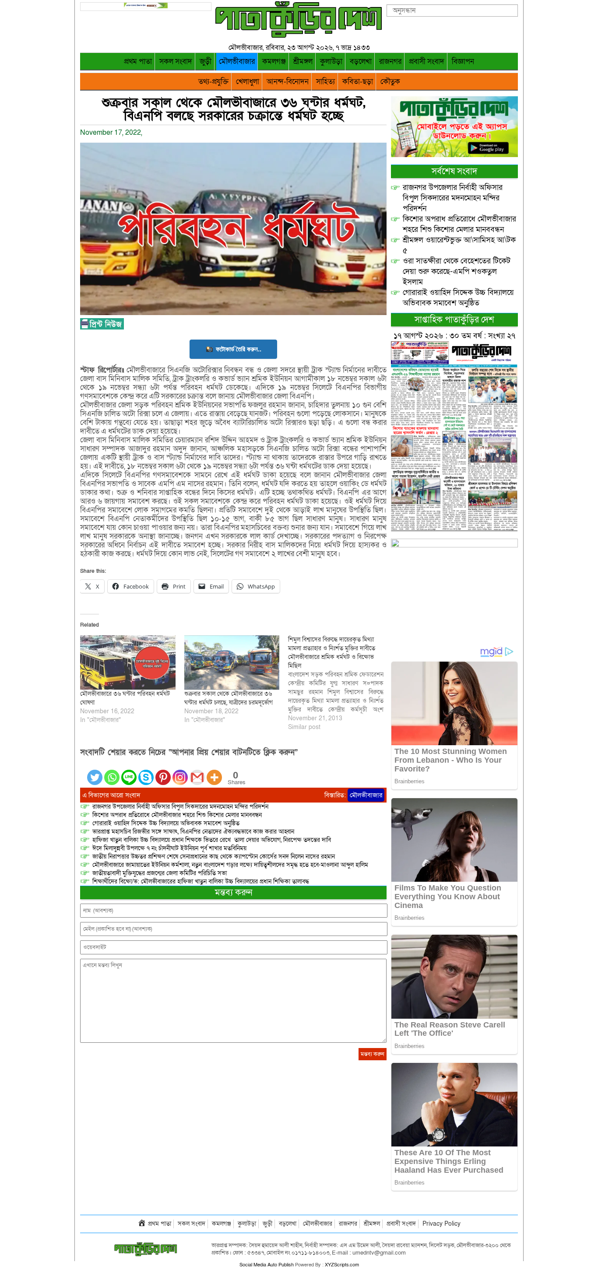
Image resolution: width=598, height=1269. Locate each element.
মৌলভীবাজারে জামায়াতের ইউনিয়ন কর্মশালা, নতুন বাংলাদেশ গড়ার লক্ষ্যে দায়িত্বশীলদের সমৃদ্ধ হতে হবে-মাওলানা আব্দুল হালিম (230, 865)
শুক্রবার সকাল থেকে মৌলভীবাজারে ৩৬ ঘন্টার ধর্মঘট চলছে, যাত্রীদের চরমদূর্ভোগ (228, 698)
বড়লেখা (361, 61)
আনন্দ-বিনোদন (288, 82)
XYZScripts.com (342, 1265)
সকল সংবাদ (175, 61)
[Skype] (146, 772)
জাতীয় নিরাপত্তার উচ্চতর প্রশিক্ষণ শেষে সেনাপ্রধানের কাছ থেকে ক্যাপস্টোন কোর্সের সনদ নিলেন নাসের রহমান (213, 856)
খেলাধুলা (247, 82)
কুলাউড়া (331, 61)
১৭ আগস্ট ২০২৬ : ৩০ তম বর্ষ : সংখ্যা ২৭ (454, 336)
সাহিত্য (325, 82)
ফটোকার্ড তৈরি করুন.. (238, 349)
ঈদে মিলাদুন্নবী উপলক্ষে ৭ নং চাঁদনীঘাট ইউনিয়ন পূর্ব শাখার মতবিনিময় (169, 848)
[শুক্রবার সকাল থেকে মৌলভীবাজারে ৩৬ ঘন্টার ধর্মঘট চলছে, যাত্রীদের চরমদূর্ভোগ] (232, 662)
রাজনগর (390, 61)
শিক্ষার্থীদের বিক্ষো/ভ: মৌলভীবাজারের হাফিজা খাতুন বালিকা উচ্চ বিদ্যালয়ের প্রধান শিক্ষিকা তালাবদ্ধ (200, 881)
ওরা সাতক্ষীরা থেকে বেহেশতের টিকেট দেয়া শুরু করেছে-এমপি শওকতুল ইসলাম (456, 271)
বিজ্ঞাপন (463, 61)
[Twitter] (94, 772)
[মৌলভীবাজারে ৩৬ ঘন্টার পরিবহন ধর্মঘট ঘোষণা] (128, 662)
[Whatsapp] (112, 772)
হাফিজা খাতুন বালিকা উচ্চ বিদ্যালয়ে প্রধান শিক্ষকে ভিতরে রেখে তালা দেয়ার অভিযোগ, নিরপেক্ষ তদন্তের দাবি (211, 840)
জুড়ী (205, 61)
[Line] (129, 772)
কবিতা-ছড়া (357, 82)
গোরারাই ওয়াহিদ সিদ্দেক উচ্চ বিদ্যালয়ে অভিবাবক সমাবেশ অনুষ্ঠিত (165, 823)
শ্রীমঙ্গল (303, 61)
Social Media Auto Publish (266, 1265)
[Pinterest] (163, 772)
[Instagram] (180, 772)
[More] (214, 772)
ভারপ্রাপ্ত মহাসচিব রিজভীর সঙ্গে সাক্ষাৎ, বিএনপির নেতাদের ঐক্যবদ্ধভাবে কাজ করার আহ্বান (193, 831)
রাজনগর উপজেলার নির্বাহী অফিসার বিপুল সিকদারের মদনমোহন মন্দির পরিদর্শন (180, 807)
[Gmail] (197, 772)
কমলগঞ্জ (274, 61)
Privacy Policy (441, 1224)
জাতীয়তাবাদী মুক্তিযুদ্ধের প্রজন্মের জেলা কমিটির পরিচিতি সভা (159, 873)
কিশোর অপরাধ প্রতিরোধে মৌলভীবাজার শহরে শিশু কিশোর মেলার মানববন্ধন (177, 815)
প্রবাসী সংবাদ (426, 61)
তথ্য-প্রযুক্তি (213, 82)
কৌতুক (390, 82)
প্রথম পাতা (138, 61)
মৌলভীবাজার (237, 61)
